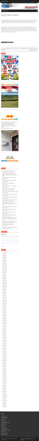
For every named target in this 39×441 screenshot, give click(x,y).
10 (7, 240)
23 (4, 243)
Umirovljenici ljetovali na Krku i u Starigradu (9, 191)
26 (12, 243)
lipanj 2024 (4, 292)
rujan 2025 (4, 269)
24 (7, 243)
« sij (1, 246)
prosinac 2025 (4, 264)
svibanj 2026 (4, 257)
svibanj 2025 (4, 275)
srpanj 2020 (4, 365)
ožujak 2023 (4, 315)
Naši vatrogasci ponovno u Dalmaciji (8, 212)
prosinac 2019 (4, 375)
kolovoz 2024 (4, 289)
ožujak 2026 (4, 260)
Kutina (2, 420)
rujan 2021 (4, 343)
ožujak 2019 (4, 389)
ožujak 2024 (4, 297)
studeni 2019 (4, 377)
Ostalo (2, 425)
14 (17, 240)
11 (9, 240)
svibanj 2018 (4, 405)
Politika (2, 426)
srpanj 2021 (4, 346)
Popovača (3, 428)
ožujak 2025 (4, 278)
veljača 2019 (4, 391)
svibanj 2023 (4, 312)
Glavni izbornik (5, 10)
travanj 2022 (4, 332)
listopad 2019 (4, 379)
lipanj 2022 (4, 329)
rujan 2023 (4, 306)
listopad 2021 (4, 341)
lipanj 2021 (4, 348)
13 (14, 240)
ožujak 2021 (4, 352)
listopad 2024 (4, 286)
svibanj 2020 (4, 368)
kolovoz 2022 (4, 326)
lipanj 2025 (4, 274)
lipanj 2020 (4, 366)
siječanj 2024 (4, 300)
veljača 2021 (4, 354)
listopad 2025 (4, 267)
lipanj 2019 (4, 385)
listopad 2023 (4, 304)
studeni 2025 (4, 266)
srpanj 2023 (4, 309)
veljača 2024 (4, 298)
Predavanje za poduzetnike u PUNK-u (8, 177)
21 (17, 241)
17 (7, 241)
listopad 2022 (4, 323)
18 (9, 241)
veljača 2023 (4, 317)
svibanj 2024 (4, 294)
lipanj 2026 (4, 255)
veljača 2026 (4, 261)
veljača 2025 (4, 280)
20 (14, 241)
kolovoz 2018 (4, 400)
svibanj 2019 (4, 386)
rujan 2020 (4, 362)
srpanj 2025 (4, 272)
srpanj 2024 (4, 291)
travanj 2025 (4, 277)
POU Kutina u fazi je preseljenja (7, 224)
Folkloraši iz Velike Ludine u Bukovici (8, 209)
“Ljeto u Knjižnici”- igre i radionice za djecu (9, 194)
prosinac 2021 (4, 338)
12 (12, 240)
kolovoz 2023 (4, 308)
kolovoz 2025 (4, 270)
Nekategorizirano (10, 42)
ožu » (4, 246)
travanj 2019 (4, 388)
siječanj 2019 (4, 392)
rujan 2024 (4, 287)
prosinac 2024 (4, 283)
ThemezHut (22, 439)
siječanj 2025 (4, 281)
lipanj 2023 (4, 311)
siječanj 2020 (4, 374)
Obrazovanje (3, 423)
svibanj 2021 (4, 349)
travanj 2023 (4, 314)
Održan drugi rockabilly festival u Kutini (9, 197)
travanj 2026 (4, 258)
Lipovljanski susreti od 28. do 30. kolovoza (9, 180)
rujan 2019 (4, 380)
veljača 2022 (4, 335)
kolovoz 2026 (4, 252)
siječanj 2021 (4, 355)
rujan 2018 (4, 399)
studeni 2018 (4, 395)
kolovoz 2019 (4, 382)
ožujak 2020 (4, 371)
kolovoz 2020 (4, 363)
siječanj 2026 (4, 263)
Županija (2, 434)
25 (9, 243)
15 (2, 241)
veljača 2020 (4, 372)
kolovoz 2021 (4, 345)
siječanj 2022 (4, 337)
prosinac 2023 (4, 301)
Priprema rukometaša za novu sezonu (8, 185)
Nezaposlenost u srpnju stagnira (8, 183)
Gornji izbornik (5, 1)
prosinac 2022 (4, 320)
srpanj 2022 (4, 328)
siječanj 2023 (4, 318)
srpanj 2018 (4, 402)
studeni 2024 (4, 284)
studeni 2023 (4, 303)
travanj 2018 (4, 406)
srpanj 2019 (4, 383)
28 (17, 243)
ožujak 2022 (4, 334)
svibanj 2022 (4, 331)
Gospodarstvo (3, 417)
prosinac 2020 (4, 357)
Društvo (2, 416)
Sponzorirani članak (4, 430)
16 (4, 241)
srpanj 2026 (4, 253)
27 (14, 243)
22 (2, 243)
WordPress (28, 438)
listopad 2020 (4, 360)
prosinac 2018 (4, 394)
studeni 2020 (4, 358)
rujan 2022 (4, 324)
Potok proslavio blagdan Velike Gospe (8, 206)
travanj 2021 (4, 351)
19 (12, 241)
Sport (2, 431)
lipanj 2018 (4, 403)
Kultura (2, 419)
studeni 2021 (4, 340)
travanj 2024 (4, 295)
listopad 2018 (4, 397)
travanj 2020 (4, 369)
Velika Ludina (3, 433)
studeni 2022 (4, 321)
